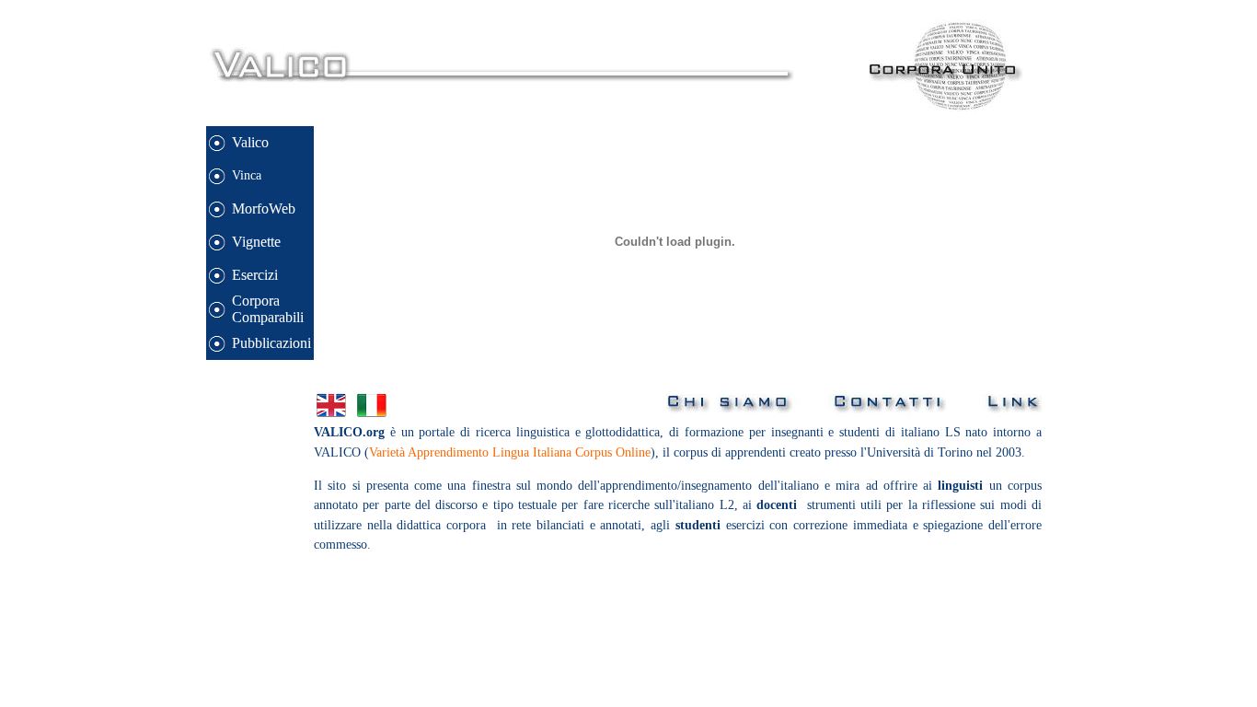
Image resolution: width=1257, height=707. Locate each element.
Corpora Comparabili (268, 309)
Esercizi (255, 275)
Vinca (246, 175)
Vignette (256, 241)
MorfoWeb (263, 208)
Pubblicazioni (271, 343)
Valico (250, 142)
